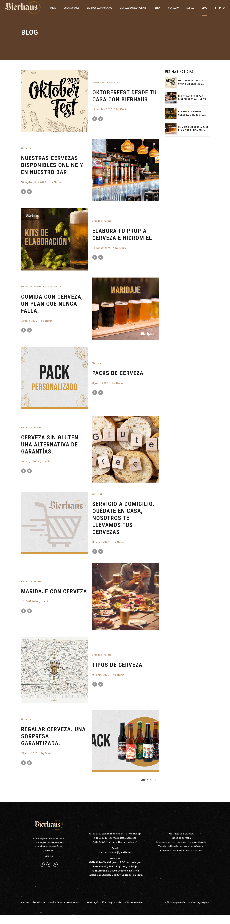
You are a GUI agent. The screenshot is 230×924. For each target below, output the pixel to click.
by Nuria (122, 109)
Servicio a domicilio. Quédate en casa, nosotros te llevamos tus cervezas (123, 517)
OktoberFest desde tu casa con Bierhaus (124, 96)
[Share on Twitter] (100, 118)
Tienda (157, 7)
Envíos (191, 902)
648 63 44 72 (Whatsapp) (127, 833)
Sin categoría (53, 286)
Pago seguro (202, 902)
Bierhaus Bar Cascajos (99, 7)
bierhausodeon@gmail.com (115, 852)
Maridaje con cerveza (54, 591)
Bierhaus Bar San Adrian (133, 7)
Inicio (53, 7)
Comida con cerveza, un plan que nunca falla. (52, 303)
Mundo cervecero (102, 220)
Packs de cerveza (117, 373)
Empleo (190, 7)
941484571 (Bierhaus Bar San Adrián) (115, 842)
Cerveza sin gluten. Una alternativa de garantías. (50, 444)
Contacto (173, 7)
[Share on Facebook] (94, 118)
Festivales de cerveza (105, 82)
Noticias (26, 148)
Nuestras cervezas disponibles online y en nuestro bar (52, 165)
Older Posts (146, 779)
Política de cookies (133, 902)
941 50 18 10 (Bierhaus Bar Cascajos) (115, 837)
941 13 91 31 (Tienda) (100, 833)
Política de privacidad (111, 902)
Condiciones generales (175, 902)
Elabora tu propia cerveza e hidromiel (122, 234)
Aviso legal (92, 902)
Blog (204, 7)
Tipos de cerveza (117, 664)
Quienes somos (71, 7)
